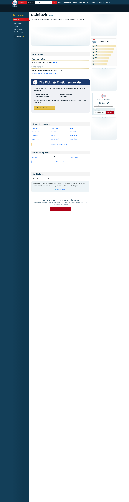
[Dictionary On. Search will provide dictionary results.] (26, 2)
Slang (88, 2)
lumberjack (36, 135)
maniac (53, 135)
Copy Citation (61, 189)
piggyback (35, 139)
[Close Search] (50, 2)
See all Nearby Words (60, 162)
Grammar (75, 2)
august (103, 102)
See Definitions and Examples (103, 106)
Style (33, 178)
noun (50, 15)
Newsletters (94, 2)
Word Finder (82, 2)
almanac (35, 128)
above (54, 63)
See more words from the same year (44, 73)
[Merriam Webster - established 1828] (14, 1)
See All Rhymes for (59, 144)
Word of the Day (67, 2)
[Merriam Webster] (103, 96)
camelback (54, 128)
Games (59, 2)
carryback (35, 132)
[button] (108, 2)
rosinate (34, 157)
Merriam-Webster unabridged (60, 209)
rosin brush (74, 157)
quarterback (55, 139)
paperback (73, 135)
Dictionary (18, 15)
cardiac (72, 128)
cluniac (53, 132)
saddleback (73, 139)
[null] (108, 103)
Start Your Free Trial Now (44, 107)
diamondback (74, 132)
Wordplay (101, 2)
